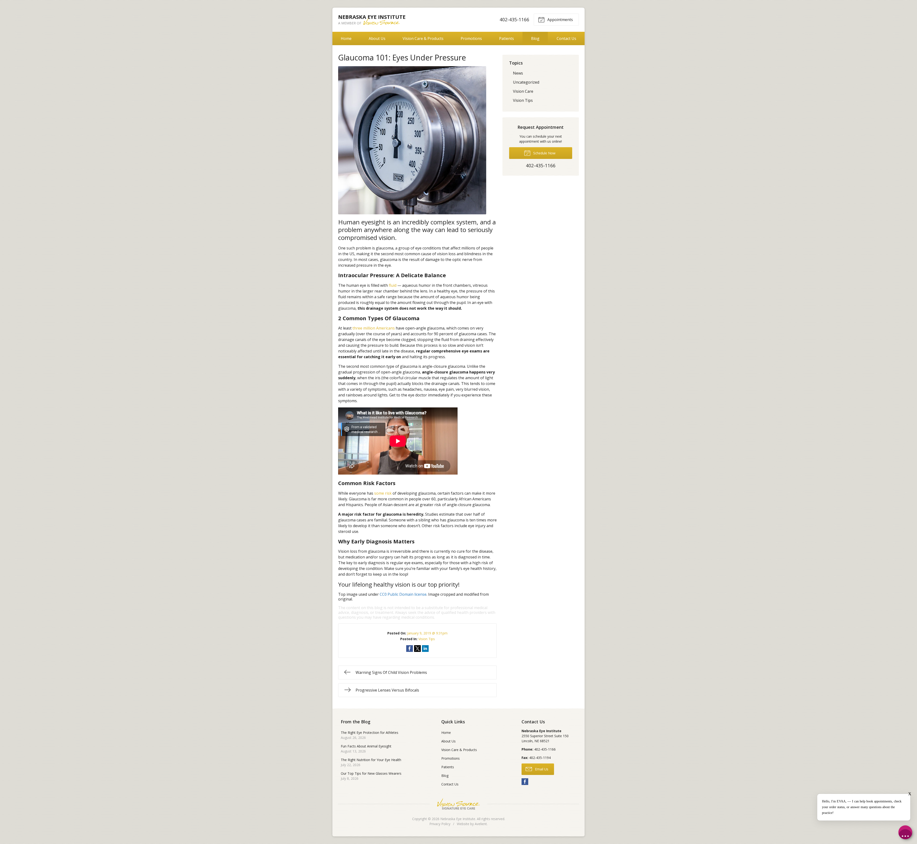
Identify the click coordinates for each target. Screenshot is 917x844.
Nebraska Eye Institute (457, 819)
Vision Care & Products (423, 38)
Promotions (471, 38)
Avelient (481, 824)
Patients (506, 38)
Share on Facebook (409, 648)
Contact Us (566, 38)
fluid (392, 285)
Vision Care (523, 91)
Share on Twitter (417, 648)
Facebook (525, 781)
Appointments (559, 19)
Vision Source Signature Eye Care (458, 804)
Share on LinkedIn (425, 648)
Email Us (541, 769)
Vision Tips (426, 639)
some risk (383, 493)
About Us (377, 38)
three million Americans (373, 328)
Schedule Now (543, 153)
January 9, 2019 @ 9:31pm (427, 633)
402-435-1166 (514, 19)
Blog (535, 38)
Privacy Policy (439, 824)
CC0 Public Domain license (403, 594)
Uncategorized (526, 82)
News (518, 73)
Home (346, 38)
